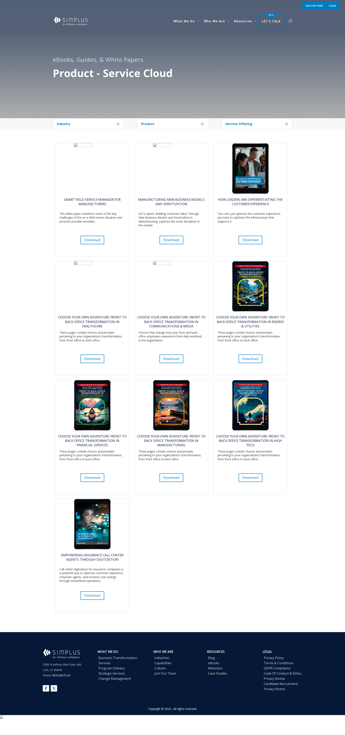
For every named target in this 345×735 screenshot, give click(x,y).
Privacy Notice (274, 678)
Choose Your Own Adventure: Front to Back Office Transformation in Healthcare (92, 321)
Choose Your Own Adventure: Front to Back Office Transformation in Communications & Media (171, 321)
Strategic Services (111, 673)
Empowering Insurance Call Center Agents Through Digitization (92, 557)
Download (92, 239)
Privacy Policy (274, 658)
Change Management (114, 678)
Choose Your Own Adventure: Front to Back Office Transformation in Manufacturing (171, 440)
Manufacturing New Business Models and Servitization (171, 201)
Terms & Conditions (278, 663)
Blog (211, 658)
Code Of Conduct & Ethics (282, 673)
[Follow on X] (54, 688)
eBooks (213, 663)
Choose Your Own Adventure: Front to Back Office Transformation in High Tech (250, 440)
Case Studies (217, 673)
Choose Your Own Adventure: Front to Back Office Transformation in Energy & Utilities (250, 321)
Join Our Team (165, 673)
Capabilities (163, 663)
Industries (162, 658)
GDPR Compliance (277, 668)
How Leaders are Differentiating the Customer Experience (250, 201)
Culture (160, 668)
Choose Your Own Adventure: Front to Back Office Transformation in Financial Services (92, 440)
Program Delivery (111, 668)
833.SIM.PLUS (61, 675)
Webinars (215, 668)
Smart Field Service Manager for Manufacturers (92, 201)
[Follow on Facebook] (46, 688)
